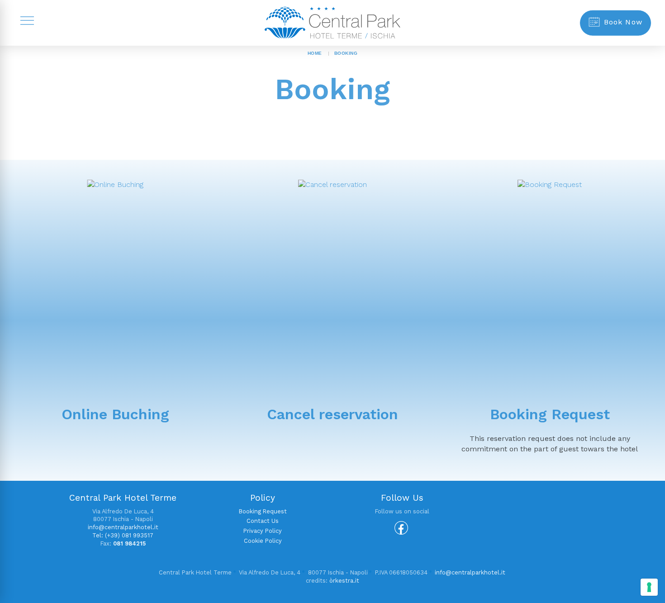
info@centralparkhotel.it (123, 527)
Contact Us (263, 520)
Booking (346, 53)
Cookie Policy (263, 540)
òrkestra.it (344, 580)
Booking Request (550, 414)
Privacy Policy (262, 530)
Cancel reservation (332, 414)
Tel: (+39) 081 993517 (122, 535)
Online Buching (115, 414)
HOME (315, 53)
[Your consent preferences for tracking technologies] (649, 587)
